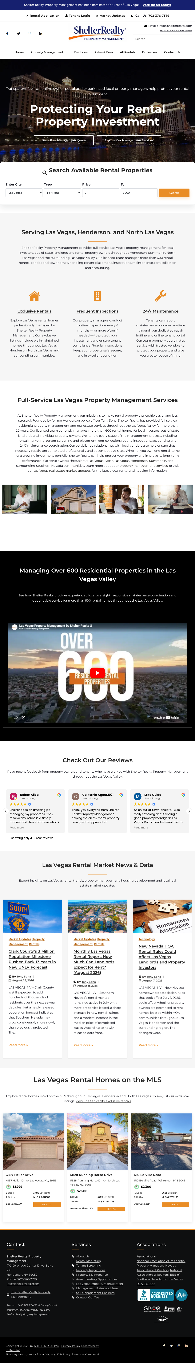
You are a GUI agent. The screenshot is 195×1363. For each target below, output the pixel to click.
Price (86, 184)
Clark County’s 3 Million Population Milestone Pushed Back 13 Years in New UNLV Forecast (32, 959)
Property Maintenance (92, 1274)
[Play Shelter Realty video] (97, 673)
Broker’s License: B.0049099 (176, 30)
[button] (189, 811)
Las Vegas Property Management (99, 1284)
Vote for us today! (157, 5)
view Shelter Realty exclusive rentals (103, 1101)
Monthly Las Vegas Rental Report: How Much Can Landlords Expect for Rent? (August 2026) (94, 962)
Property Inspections (90, 1270)
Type (48, 184)
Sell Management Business (95, 1293)
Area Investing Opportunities (96, 1279)
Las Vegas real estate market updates (62, 470)
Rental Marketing (88, 1261)
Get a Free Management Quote (64, 140)
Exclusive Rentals (34, 311)
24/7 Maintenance (160, 311)
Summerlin (157, 460)
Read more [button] (79, 827)
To (122, 184)
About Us (82, 1256)
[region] (97, 116)
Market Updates (112, 15)
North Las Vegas (117, 460)
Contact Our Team (89, 1297)
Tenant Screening (88, 1265)
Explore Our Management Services (129, 140)
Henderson (139, 460)
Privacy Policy (70, 1346)
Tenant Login (79, 15)
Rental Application (44, 15)
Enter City (14, 184)
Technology (147, 939)
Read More (17, 1045)
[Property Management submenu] (65, 52)
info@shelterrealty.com (175, 26)
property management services (144, 465)
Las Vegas (96, 460)
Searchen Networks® (85, 1354)
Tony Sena (24, 976)
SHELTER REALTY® (46, 1346)
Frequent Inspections (97, 311)
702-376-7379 (158, 15)
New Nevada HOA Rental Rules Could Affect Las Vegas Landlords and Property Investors (162, 957)
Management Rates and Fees (97, 1288)
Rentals (34, 944)
